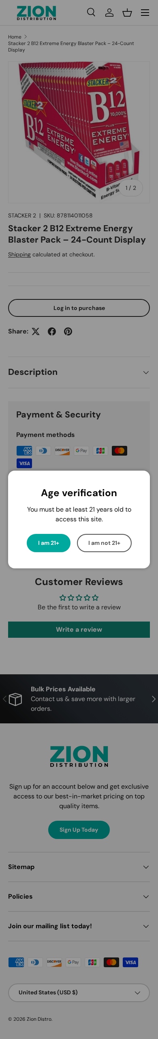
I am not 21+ (104, 542)
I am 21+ (48, 542)
